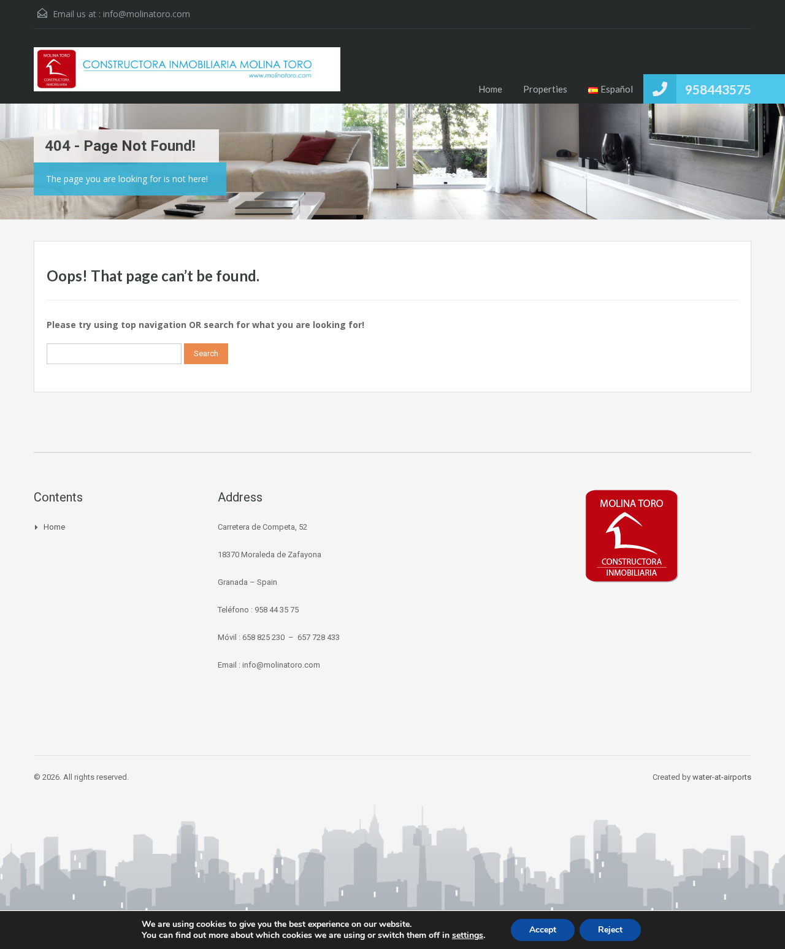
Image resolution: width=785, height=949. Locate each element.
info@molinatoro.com (146, 14)
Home (490, 88)
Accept (542, 930)
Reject (610, 930)
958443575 (718, 89)
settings (467, 935)
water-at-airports (721, 777)
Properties (545, 88)
